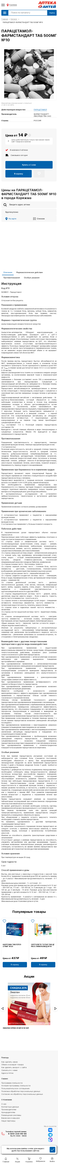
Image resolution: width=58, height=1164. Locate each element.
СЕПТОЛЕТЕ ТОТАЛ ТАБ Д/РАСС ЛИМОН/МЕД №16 (42, 945)
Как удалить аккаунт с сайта (14, 1067)
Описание (7, 272)
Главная (4, 19)
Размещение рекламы (11, 1115)
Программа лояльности (12, 1083)
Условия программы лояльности (15, 1086)
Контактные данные (10, 1107)
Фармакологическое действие (29, 272)
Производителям (8, 1109)
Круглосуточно (11, 212)
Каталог (14, 19)
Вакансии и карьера (10, 1118)
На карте (12, 219)
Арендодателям (8, 1112)
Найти (52, 13)
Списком (41, 219)
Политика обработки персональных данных (20, 1091)
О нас (3, 1104)
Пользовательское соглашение (15, 1088)
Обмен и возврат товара (12, 1064)
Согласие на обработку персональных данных (22, 1094)
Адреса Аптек (7, 1073)
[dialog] (29, 1150)
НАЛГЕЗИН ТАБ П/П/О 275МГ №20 (12, 945)
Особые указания (32, 278)
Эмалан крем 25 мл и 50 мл (16, 1028)
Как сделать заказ (9, 1062)
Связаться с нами (9, 1070)
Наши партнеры (8, 1121)
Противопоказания (11, 278)
